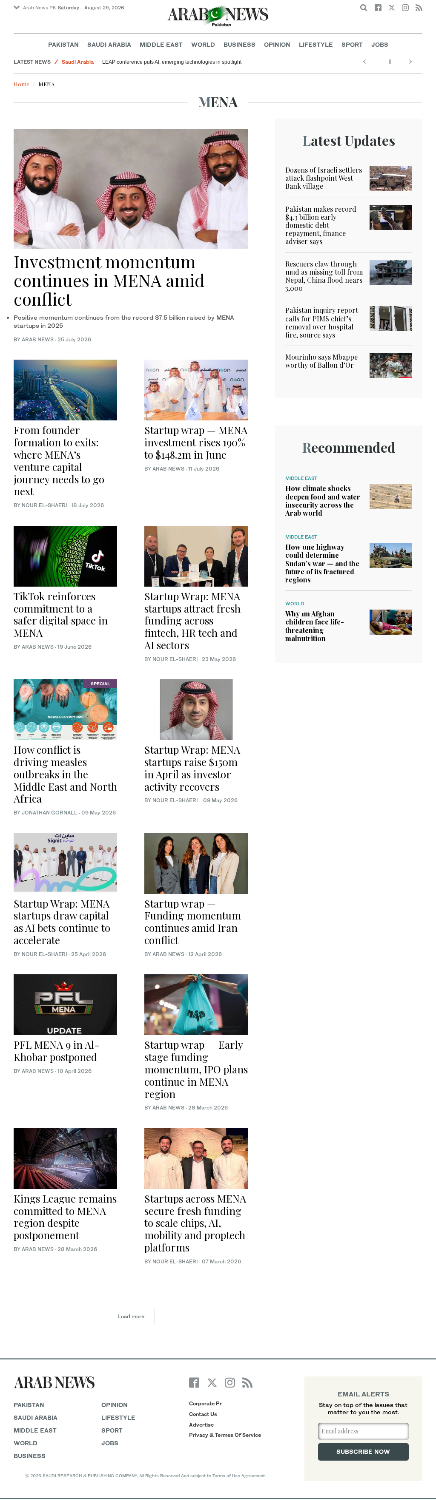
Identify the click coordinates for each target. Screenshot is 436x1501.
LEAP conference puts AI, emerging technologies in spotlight (171, 62)
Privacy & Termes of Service (225, 1435)
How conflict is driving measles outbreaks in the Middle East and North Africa (65, 774)
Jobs (379, 44)
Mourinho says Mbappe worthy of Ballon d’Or (321, 360)
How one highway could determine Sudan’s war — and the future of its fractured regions (322, 563)
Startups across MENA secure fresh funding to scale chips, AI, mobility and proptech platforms (195, 1223)
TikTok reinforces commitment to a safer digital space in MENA (61, 614)
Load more (131, 1316)
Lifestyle (316, 44)
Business (239, 44)
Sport (352, 44)
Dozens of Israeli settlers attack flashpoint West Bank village (323, 177)
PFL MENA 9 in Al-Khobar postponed (57, 1051)
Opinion (277, 44)
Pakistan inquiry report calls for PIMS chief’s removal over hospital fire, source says (321, 322)
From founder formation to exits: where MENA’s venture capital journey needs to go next (59, 460)
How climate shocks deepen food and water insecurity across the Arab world (322, 500)
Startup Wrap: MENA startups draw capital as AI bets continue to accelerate (62, 922)
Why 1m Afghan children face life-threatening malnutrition (314, 626)
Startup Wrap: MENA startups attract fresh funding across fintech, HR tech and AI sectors (192, 620)
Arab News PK (39, 8)
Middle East (161, 44)
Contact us (203, 1414)
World (203, 44)
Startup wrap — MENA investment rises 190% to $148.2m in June (195, 442)
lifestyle (118, 1417)
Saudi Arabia (109, 44)
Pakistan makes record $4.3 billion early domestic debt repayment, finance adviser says (320, 225)
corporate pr (205, 1403)
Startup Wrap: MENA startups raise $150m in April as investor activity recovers (192, 768)
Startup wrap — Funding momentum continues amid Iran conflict (192, 922)
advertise (201, 1425)
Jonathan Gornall (49, 812)
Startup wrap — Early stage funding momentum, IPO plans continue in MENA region (196, 1069)
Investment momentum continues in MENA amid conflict (109, 280)
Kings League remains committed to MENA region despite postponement (65, 1217)
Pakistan (63, 44)
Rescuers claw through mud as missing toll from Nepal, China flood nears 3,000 (324, 276)
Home (21, 84)
